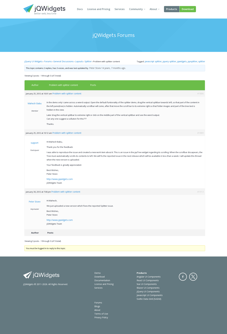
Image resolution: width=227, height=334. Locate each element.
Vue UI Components (147, 284)
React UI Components (148, 280)
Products (171, 9)
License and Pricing (98, 9)
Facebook (183, 277)
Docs (80, 9)
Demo (97, 272)
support (34, 142)
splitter (201, 61)
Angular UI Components (149, 276)
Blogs (97, 306)
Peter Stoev (95, 68)
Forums (48, 61)
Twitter (193, 277)
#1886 (200, 93)
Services (120, 9)
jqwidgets (182, 61)
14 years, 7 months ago (113, 68)
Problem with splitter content (63, 85)
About (153, 9)
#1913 (200, 191)
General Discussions (63, 61)
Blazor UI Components (148, 287)
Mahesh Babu (35, 103)
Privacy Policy (101, 317)
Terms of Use (101, 313)
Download (188, 9)
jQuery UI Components (148, 291)
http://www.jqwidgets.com (60, 179)
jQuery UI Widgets (33, 61)
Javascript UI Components (150, 295)
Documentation (102, 280)
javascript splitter (153, 61)
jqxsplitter (192, 61)
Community (136, 9)
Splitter (88, 61)
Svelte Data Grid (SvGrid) (149, 298)
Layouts (79, 61)
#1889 (200, 132)
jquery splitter (169, 61)
